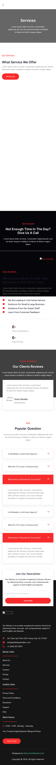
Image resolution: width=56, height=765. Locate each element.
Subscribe (28, 601)
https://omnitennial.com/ (33, 753)
